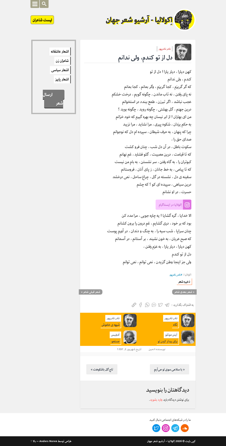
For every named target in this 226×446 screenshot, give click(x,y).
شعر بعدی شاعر (183, 292)
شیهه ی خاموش (111, 325)
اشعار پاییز (62, 79)
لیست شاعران (42, 19)
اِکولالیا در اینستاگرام (170, 205)
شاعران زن (62, 60)
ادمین (152, 349)
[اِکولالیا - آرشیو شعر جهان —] (184, 20)
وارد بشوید (156, 399)
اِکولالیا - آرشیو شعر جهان (139, 20)
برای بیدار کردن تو (167, 341)
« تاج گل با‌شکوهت (102, 369)
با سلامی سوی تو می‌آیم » (169, 369)
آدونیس (115, 335)
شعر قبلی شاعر (91, 292)
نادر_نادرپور (175, 274)
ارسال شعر (53, 98)
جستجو (115, 341)
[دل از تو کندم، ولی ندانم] (183, 52)
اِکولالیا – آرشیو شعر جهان (161, 441)
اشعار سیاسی (60, 70)
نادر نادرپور (165, 48)
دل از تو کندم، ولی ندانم (145, 57)
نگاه (175, 325)
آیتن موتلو (171, 335)
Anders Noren (48, 441)
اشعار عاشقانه (60, 51)
